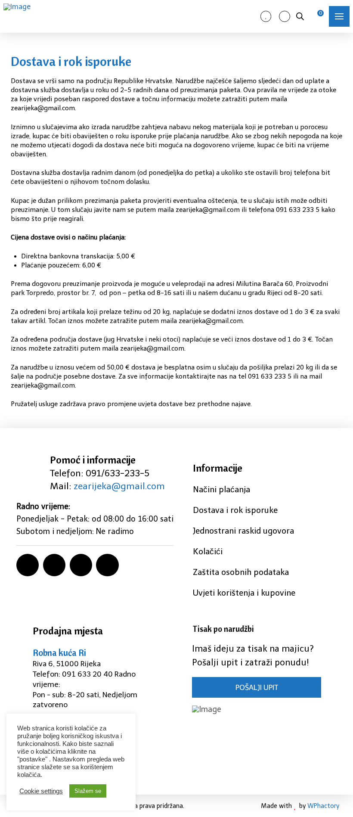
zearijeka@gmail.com (119, 486)
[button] (339, 16)
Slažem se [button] (87, 791)
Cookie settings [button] (41, 791)
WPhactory (323, 806)
